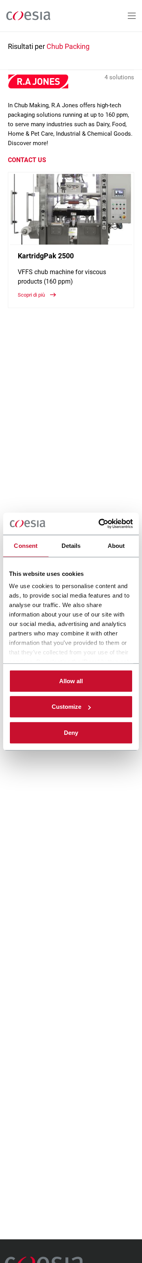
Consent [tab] (25, 545)
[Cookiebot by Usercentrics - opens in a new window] (100, 524)
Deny (71, 732)
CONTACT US (27, 160)
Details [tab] (71, 545)
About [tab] (116, 545)
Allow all (71, 680)
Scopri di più (32, 295)
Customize (66, 706)
